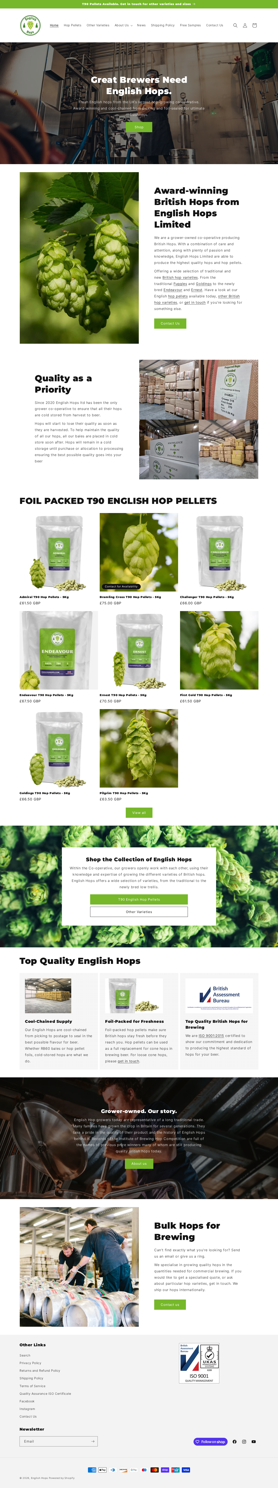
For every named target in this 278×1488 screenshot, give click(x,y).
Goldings (204, 284)
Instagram (27, 1409)
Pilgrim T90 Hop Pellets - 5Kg (124, 793)
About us (139, 1163)
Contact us (170, 1305)
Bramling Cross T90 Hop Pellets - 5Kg (130, 597)
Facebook (27, 1401)
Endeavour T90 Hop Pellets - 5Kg (46, 695)
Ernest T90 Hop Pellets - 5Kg (123, 695)
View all (139, 813)
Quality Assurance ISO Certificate (45, 1393)
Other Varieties (139, 912)
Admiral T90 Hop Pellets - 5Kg (44, 597)
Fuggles (180, 284)
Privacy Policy (30, 1363)
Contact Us (170, 323)
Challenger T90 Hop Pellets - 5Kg (207, 597)
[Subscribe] (93, 1441)
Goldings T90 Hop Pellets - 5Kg (45, 793)
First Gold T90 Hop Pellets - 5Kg (206, 695)
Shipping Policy (31, 1378)
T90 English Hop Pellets (139, 899)
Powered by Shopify (62, 1478)
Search (25, 1355)
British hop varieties (180, 277)
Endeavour (173, 290)
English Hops (39, 1478)
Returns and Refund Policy (40, 1370)
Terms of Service (33, 1386)
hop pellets (178, 296)
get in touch (195, 302)
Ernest (196, 290)
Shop (139, 127)
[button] (123, 25)
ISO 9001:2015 (211, 1035)
